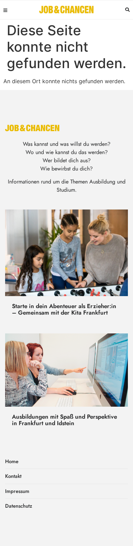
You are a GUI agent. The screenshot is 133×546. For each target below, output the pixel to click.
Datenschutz (18, 506)
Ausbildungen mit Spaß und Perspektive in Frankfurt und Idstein (64, 419)
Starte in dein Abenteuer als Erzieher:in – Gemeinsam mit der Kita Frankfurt (64, 309)
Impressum (17, 491)
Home (11, 461)
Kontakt (13, 476)
